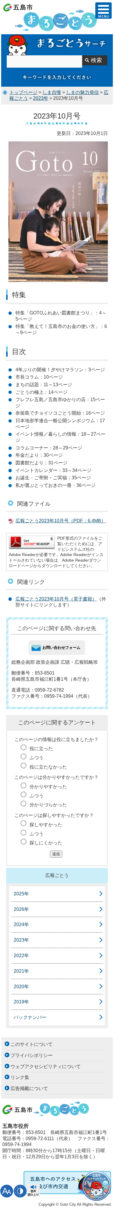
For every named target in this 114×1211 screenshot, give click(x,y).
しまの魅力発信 (82, 92)
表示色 (20, 1191)
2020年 (21, 986)
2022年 (21, 955)
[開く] (103, 10)
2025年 (21, 893)
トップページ (23, 92)
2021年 (21, 971)
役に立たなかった (48, 766)
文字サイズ (6, 1191)
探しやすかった (46, 824)
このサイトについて (32, 1044)
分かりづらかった (48, 804)
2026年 (21, 909)
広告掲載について (29, 1088)
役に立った (41, 748)
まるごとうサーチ (56, 44)
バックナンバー (30, 1017)
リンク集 (20, 1077)
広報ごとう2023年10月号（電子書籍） (56, 598)
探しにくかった (46, 842)
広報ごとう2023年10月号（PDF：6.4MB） (60, 520)
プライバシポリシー (32, 1055)
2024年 (21, 924)
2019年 (21, 1001)
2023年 (40, 98)
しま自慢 (51, 92)
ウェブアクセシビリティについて (46, 1066)
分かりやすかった (48, 786)
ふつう (37, 757)
